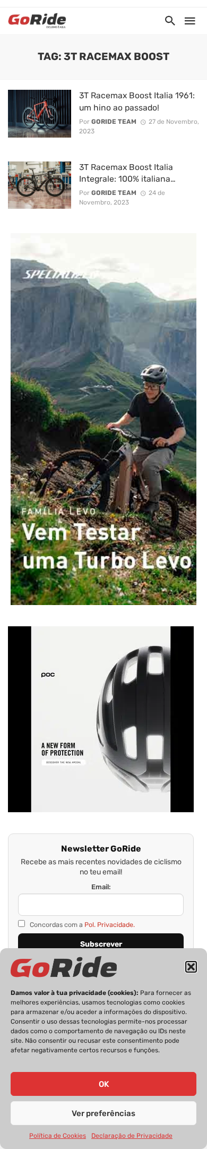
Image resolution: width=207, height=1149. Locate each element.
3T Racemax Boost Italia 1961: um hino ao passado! (137, 101)
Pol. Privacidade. (109, 925)
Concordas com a (81, 925)
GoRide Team (113, 121)
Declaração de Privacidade (131, 1135)
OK (104, 1084)
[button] (191, 966)
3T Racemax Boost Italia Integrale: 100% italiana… (127, 173)
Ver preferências (103, 1113)
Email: (101, 887)
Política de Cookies (57, 1135)
